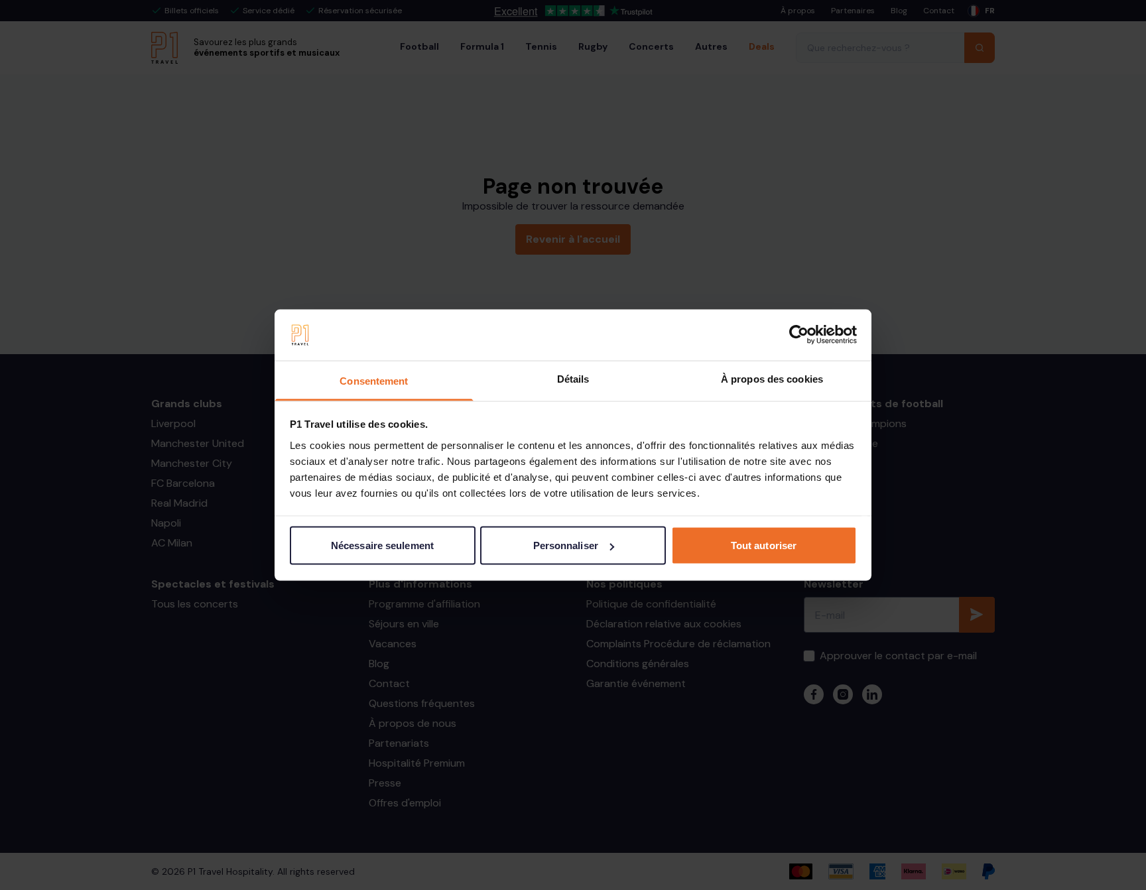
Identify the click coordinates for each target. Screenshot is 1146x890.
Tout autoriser (763, 545)
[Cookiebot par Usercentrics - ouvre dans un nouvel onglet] (799, 335)
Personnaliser (565, 545)
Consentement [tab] (374, 380)
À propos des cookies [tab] (772, 378)
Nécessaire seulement (382, 545)
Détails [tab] (573, 378)
